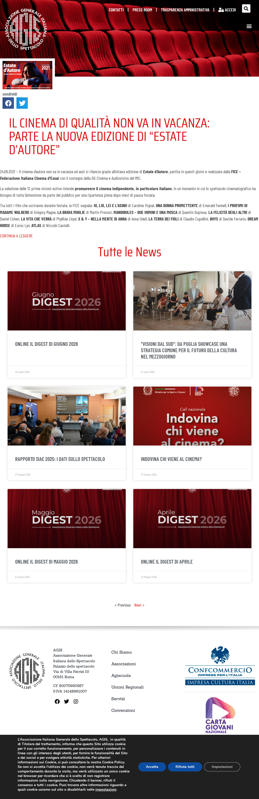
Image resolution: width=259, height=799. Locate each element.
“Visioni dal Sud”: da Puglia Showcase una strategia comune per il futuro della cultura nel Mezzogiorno (189, 350)
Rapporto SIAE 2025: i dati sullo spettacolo (60, 459)
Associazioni (123, 663)
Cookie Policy (113, 762)
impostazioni (105, 789)
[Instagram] (76, 702)
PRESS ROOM (142, 9)
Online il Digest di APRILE (167, 561)
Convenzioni (123, 710)
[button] (246, 8)
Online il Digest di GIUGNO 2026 (46, 344)
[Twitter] (66, 702)
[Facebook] (57, 702)
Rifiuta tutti (185, 766)
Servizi (118, 698)
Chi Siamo (121, 652)
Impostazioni (222, 766)
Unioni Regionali (127, 687)
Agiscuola (121, 675)
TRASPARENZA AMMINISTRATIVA (185, 9)
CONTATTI (116, 9)
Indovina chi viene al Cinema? (171, 459)
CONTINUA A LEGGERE (16, 235)
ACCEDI (230, 9)
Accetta (152, 766)
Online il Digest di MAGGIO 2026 (46, 561)
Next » (139, 605)
